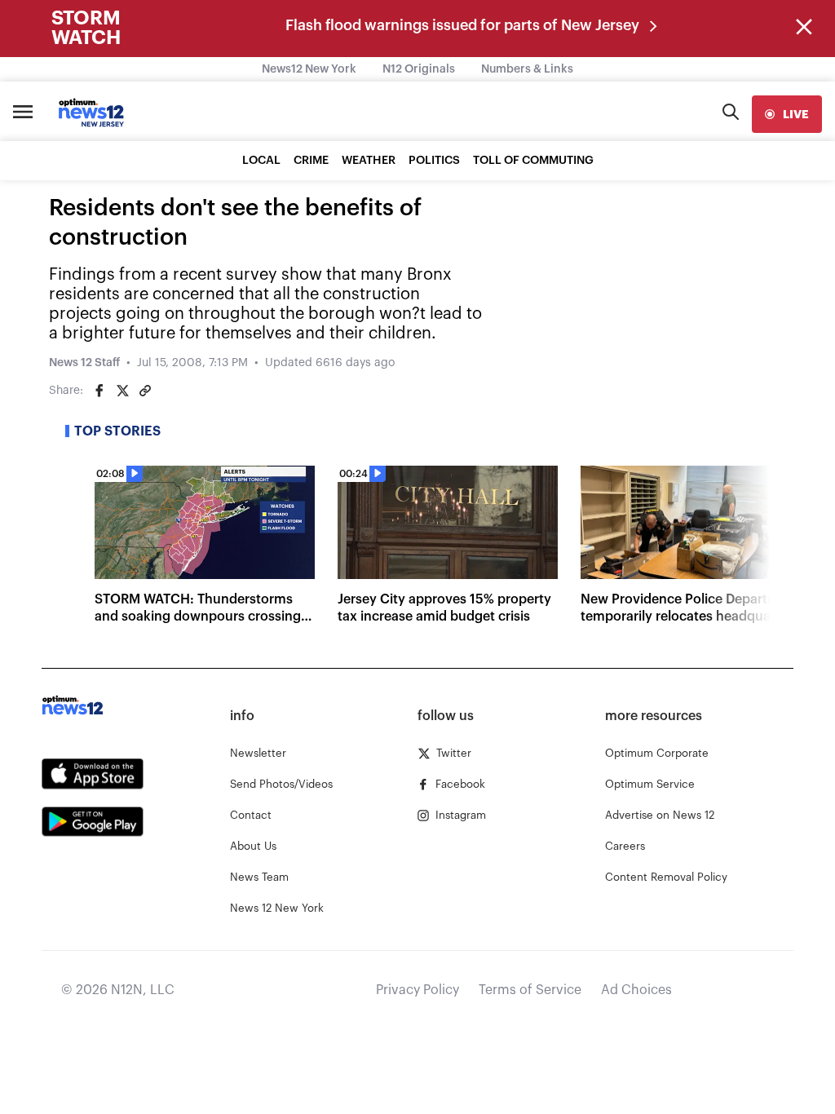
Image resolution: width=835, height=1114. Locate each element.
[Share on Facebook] (99, 390)
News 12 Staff (84, 363)
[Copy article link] (145, 390)
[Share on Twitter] (122, 390)
